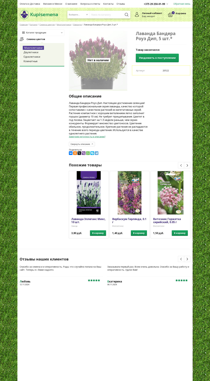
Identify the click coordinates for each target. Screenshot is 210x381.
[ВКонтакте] (71, 153)
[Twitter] (79, 153)
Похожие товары (85, 165)
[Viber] (83, 153)
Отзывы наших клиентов (44, 259)
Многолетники (33, 48)
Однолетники (32, 56)
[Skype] (92, 153)
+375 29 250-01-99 (154, 4)
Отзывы (121, 3)
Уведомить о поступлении (157, 58)
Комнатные (31, 61)
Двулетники (31, 52)
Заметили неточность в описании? (87, 136)
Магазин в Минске (52, 3)
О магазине (71, 3)
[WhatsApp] (88, 153)
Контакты (108, 3)
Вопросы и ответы (90, 3)
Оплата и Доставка (30, 3)
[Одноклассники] (75, 153)
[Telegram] (96, 153)
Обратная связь (181, 3)
